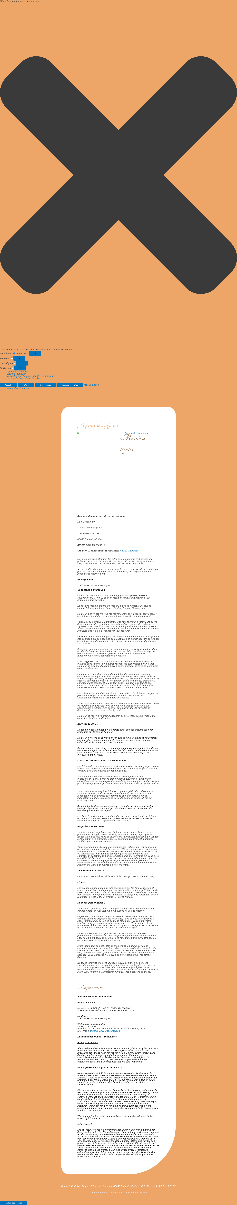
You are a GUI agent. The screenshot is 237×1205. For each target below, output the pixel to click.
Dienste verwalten (16, 374)
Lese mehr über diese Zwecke (23, 378)
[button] (118, 175)
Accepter (8, 385)
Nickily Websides (129, 551)
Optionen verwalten (17, 371)
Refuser (26, 385)
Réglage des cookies (13, 1203)
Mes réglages (45, 385)
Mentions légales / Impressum (105, 1192)
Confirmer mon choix (69, 385)
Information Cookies (18, 388)
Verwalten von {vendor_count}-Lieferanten (30, 376)
